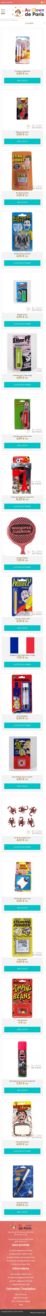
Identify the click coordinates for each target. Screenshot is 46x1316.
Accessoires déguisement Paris (21, 1277)
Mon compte (20, 1294)
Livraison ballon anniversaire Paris (21, 1257)
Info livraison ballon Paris (20, 1274)
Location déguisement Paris (20, 1250)
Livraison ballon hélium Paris (20, 1254)
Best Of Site (41, 1313)
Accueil (2, 20)
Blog (21, 1305)
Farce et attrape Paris (20, 1264)
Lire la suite (22, 80)
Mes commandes (20, 1298)
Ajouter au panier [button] (22, 263)
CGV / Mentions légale (20, 1301)
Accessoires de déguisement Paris (20, 1261)
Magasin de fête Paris (21, 1284)
